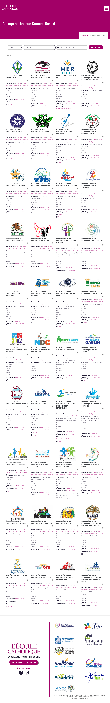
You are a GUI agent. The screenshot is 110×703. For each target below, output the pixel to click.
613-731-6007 (70, 488)
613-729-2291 (45, 320)
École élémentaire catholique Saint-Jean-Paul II (92, 240)
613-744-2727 (20, 102)
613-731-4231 (70, 434)
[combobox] (14, 56)
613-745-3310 (70, 375)
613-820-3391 (70, 157)
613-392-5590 (44, 427)
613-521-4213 (44, 207)
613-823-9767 (45, 106)
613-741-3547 (45, 495)
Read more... (67, 500)
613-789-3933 (19, 264)
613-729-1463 (44, 317)
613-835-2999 (20, 324)
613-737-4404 (19, 427)
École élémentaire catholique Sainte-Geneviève (89, 186)
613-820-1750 (19, 153)
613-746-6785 (70, 378)
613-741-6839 (70, 549)
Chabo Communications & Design (84, 696)
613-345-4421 (20, 601)
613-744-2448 (44, 547)
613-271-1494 (45, 266)
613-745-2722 (19, 209)
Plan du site (75, 698)
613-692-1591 (70, 212)
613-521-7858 (95, 266)
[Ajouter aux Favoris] (28, 80)
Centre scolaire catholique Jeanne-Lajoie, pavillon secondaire (92, 78)
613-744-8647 (95, 317)
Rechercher (96, 47)
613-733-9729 (95, 209)
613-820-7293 (44, 103)
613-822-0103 (70, 603)
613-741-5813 (44, 375)
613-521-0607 (19, 486)
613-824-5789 (20, 156)
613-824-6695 (70, 270)
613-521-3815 (70, 321)
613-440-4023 (95, 436)
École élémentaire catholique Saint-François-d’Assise (42, 294)
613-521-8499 (45, 156)
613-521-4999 (44, 153)
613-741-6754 (70, 209)
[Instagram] (27, 673)
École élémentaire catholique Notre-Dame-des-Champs (41, 350)
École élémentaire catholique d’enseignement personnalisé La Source (92, 523)
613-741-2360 (44, 264)
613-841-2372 (95, 551)
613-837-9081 (20, 549)
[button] (106, 8)
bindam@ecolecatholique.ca (64, 439)
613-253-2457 (20, 489)
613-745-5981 (19, 321)
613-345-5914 (19, 599)
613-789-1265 (20, 266)
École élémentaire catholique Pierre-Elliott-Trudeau (17, 350)
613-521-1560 (19, 377)
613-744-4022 (70, 101)
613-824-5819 (70, 104)
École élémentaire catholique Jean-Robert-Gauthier (91, 404)
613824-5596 (95, 320)
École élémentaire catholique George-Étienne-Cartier (64, 465)
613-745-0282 (95, 155)
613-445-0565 (95, 158)
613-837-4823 (45, 378)
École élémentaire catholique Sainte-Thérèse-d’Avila (89, 132)
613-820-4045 (95, 603)
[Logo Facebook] (21, 673)
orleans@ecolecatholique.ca (64, 108)
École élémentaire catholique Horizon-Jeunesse (39, 465)
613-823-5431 (20, 380)
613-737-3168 (20, 430)
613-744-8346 (95, 549)
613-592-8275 (70, 324)
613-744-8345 (19, 547)
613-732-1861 (95, 106)
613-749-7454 (44, 601)
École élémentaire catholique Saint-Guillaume (13, 294)
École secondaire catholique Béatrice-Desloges (64, 132)
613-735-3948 (95, 103)
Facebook (61, 214)
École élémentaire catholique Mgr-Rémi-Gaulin (90, 350)
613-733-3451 (95, 212)
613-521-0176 (95, 490)
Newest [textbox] (9, 56)
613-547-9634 (95, 378)
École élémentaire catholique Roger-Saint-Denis (66, 294)
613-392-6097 (45, 430)
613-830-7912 (45, 603)
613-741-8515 (44, 492)
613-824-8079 (20, 212)
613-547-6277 (95, 375)
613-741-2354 (70, 547)
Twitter (10, 104)
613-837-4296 (45, 549)
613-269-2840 (45, 210)
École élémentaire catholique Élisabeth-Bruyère (90, 465)
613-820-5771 (94, 605)
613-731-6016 (70, 491)
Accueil (83, 36)
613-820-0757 (95, 433)
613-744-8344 (19, 99)
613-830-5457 (70, 160)
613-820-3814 (70, 601)
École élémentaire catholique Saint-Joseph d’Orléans (66, 240)
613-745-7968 (70, 268)
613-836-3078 (95, 268)
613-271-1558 (95, 493)
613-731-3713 (70, 431)
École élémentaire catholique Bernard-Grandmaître (64, 577)
